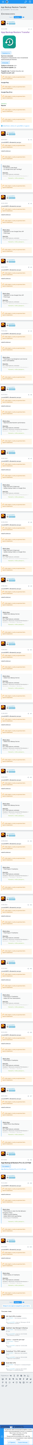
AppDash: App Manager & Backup (17, 1328)
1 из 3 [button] (10, 17)
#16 (31, 1032)
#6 (31, 394)
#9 (31, 586)
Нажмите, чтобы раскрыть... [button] (16, 178)
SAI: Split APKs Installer (13, 1316)
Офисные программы (20, 1353)
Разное (16, 1341)
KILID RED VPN (11, 1363)
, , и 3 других (16, 126)
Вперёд (17, 17)
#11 (31, 713)
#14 (31, 905)
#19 (31, 1183)
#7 (31, 458)
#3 (31, 203)
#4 (31, 267)
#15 (31, 968)
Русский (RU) (19, 1427)
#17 (31, 1096)
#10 (31, 650)
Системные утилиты (20, 1318)
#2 (31, 139)
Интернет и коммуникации (22, 1364)
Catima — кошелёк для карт (15, 1339)
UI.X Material (5, 1427)
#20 (31, 1247)
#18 (31, 1160)
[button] (3, 1)
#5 (31, 331)
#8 (31, 522)
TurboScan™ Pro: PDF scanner (16, 1351)
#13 (31, 841)
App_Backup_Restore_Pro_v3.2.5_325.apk (13, 1169)
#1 (31, 29)
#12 (31, 777)
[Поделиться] (29, 29)
